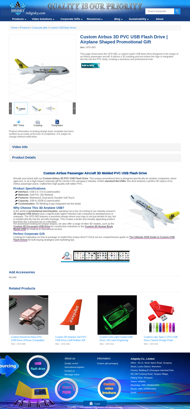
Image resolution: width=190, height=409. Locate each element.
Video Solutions (42, 19)
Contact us (70, 371)
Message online (72, 374)
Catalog (38, 125)
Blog (117, 19)
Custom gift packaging (107, 363)
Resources (93, 19)
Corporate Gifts (70, 19)
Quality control (71, 363)
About (159, 19)
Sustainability (137, 19)
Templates (57, 125)
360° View (18, 125)
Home (14, 27)
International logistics (74, 367)
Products (18, 19)
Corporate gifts (39, 27)
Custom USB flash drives (63, 27)
